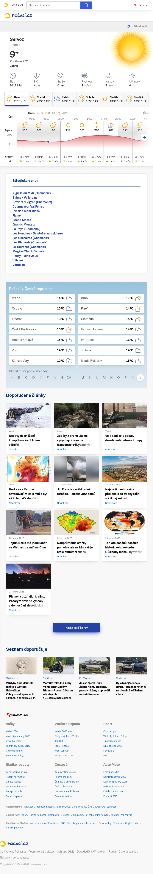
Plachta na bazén (37, 815)
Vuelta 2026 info (63, 731)
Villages (18, 260)
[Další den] (144, 137)
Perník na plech (14, 796)
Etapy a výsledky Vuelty (67, 736)
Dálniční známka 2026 (114, 777)
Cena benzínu (79, 806)
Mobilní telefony (37, 823)
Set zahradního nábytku (97, 815)
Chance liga (109, 731)
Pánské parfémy (14, 827)
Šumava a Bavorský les (67, 781)
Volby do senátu (14, 750)
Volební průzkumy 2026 (18, 736)
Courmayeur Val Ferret (28, 206)
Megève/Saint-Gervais (28, 251)
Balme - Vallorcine (25, 197)
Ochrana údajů (65, 851)
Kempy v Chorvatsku (65, 772)
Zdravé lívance (13, 781)
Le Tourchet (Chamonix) (29, 247)
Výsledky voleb (13, 741)
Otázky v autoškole (113, 791)
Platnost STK (110, 796)
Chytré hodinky (133, 823)
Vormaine (19, 265)
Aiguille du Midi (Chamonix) (32, 193)
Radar (112, 851)
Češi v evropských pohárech (102, 806)
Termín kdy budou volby (18, 746)
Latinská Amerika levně (67, 791)
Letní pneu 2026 (111, 772)
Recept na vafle (14, 791)
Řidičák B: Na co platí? (114, 786)
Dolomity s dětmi (63, 796)
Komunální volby (14, 755)
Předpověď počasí (45, 806)
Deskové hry (105, 823)
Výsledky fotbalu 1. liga (115, 736)
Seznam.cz (140, 5)
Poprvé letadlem (63, 777)
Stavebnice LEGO (56, 823)
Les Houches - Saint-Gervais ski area (38, 233)
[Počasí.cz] (18, 15)
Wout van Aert (62, 750)
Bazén (24, 815)
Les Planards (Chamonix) (30, 242)
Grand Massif (22, 220)
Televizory (118, 823)
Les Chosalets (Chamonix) (31, 238)
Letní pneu (91, 823)
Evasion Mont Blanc (26, 211)
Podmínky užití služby (41, 851)
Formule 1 (108, 750)
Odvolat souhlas (128, 851)
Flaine (17, 215)
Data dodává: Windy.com (91, 851)
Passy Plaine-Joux (25, 256)
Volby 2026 (12, 731)
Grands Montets (24, 224)
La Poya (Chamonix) (26, 229)
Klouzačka (78, 815)
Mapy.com (29, 806)
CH (68, 378)
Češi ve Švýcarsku (64, 786)
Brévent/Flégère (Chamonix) (32, 202)
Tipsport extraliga (112, 741)
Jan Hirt (59, 741)
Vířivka (128, 815)
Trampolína (54, 815)
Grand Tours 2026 (64, 755)
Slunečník (66, 815)
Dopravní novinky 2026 (115, 781)
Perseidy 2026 (63, 806)
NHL (105, 755)
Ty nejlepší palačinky (16, 772)
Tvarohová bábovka (16, 786)
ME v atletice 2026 (112, 746)
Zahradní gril (117, 815)
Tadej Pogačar (62, 746)
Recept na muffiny (15, 777)
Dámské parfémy (76, 823)
